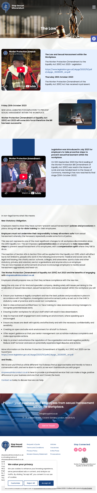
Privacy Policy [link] (32, 451)
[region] (31, 474)
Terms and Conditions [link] (35, 448)
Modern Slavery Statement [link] (37, 454)
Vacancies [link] (54, 448)
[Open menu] (94, 7)
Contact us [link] (6, 380)
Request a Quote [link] (33, 444)
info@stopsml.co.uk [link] (49, 413)
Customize (15, 483)
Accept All (46, 483)
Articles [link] (53, 444)
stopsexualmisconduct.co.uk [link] (20, 275)
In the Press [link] (54, 451)
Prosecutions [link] (55, 454)
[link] (94, 39)
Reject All (31, 483)
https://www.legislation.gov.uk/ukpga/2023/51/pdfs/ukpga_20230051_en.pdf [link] (68, 70)
